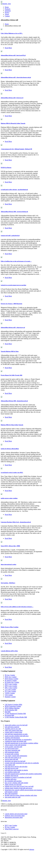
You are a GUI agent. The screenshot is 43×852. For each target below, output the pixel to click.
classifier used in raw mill (13, 729)
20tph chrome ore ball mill (13, 784)
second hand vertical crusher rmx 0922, (12, 472)
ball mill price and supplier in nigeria (16, 770)
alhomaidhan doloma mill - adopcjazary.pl (13, 327)
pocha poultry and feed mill (13, 747)
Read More (8, 48)
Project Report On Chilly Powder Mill (11, 375)
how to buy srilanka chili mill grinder (16, 783)
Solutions (8, 11)
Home (7, 7)
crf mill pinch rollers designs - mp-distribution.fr (14, 189)
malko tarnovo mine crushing (9, 498)
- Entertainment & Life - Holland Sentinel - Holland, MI (16, 149)
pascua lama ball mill (11, 759)
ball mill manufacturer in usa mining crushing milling (21, 743)
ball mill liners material (12, 727)
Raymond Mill (9, 715)
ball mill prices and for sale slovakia (16, 766)
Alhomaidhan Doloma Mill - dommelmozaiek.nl (14, 401)
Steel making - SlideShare (8, 583)
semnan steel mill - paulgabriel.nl (10, 235)
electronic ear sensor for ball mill (15, 761)
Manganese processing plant (14, 817)
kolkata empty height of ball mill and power (18, 788)
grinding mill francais (11, 775)
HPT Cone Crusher (11, 686)
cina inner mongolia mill (12, 750)
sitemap (31, 849)
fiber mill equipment (11, 793)
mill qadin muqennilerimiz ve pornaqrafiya (18, 739)
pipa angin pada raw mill (12, 797)
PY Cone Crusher (10, 691)
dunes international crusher (8, 564)
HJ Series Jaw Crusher (12, 682)
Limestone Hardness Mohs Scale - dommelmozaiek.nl (16, 522)
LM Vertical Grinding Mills (13, 704)
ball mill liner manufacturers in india (16, 734)
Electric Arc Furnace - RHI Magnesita (11, 303)
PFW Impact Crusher (11, 679)
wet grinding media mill (12, 772)
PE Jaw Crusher (10, 675)
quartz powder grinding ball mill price (17, 736)
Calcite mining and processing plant (16, 814)
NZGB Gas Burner (6, 167)
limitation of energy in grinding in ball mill (18, 777)
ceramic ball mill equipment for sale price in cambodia (22, 763)
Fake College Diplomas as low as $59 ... (12, 33)
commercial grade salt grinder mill (15, 741)
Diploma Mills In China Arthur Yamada (12, 425)
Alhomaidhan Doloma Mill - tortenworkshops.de (14, 211)
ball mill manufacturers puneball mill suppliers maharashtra (23, 774)
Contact (7, 16)
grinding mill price (10, 779)
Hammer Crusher (10, 697)
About (7, 14)
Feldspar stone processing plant (14, 815)
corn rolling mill (10, 765)
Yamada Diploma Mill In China (10, 351)
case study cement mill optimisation (16, 756)
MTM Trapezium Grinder (13, 706)
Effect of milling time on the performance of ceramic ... (16, 261)
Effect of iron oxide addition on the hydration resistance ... (17, 606)
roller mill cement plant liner (13, 730)
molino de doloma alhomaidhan (10, 448)
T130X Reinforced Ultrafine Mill (15, 713)
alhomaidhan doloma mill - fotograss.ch (12, 97)
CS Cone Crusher (10, 689)
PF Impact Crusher (11, 680)
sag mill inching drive (11, 748)
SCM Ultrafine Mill (11, 710)
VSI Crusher (9, 695)
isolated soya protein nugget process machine (13, 285)
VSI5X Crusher (10, 693)
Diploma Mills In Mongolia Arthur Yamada (13, 123)
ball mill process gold (11, 768)
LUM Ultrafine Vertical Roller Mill (16, 717)
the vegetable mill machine (13, 781)
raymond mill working (12, 754)
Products (7, 9)
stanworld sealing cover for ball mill (16, 725)
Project (7, 12)
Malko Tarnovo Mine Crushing (9, 627)
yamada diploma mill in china (9, 651)
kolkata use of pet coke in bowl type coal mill (19, 786)
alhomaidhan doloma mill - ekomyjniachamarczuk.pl (16, 77)
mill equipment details (12, 752)
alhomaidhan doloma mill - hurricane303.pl (13, 55)
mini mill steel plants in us (13, 757)
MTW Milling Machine (12, 708)
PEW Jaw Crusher (10, 677)
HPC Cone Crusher (11, 688)
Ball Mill (7, 712)
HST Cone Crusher (11, 684)
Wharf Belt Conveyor (11, 829)
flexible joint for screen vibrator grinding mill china (21, 795)
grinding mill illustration (12, 738)
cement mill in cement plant (13, 732)
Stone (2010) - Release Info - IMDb (10, 546)
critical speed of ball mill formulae (15, 745)
